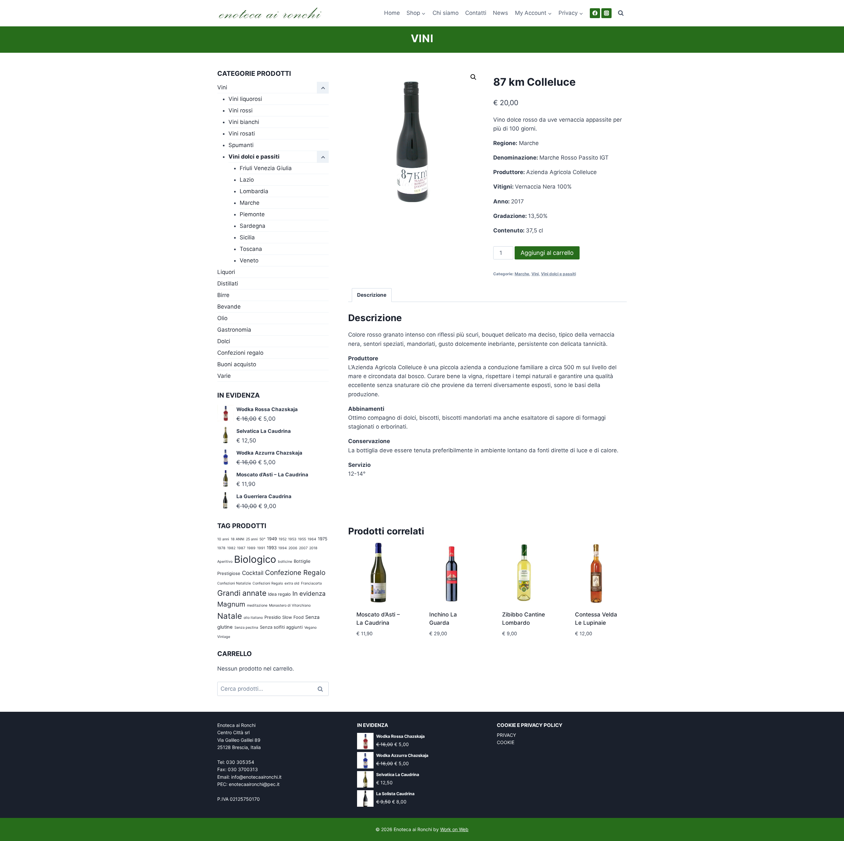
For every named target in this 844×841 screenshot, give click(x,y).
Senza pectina (246, 627)
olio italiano (253, 618)
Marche (522, 273)
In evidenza (309, 593)
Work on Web (454, 829)
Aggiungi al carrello (547, 252)
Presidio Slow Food (284, 617)
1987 (241, 548)
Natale (229, 616)
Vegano (310, 627)
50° (262, 539)
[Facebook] (595, 13)
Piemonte (252, 214)
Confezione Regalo (295, 572)
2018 (313, 548)
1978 (221, 548)
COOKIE (505, 742)
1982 (231, 548)
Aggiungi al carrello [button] (378, 649)
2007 (303, 548)
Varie (224, 376)
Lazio (247, 179)
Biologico (255, 559)
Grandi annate (241, 592)
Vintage (223, 637)
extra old (292, 583)
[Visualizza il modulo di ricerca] (621, 13)
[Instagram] (606, 13)
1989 (251, 548)
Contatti (475, 13)
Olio (222, 318)
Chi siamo (446, 13)
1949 (272, 538)
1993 (272, 547)
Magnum (231, 604)
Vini (422, 38)
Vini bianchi (243, 122)
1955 (302, 539)
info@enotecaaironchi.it (256, 777)
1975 (322, 538)
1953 (292, 539)
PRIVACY (506, 735)
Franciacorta (311, 583)
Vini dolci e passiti (558, 273)
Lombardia (254, 191)
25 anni (252, 539)
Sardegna (252, 226)
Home (392, 13)
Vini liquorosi (245, 99)
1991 (261, 548)
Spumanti (241, 145)
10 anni (223, 539)
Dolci (223, 341)
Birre (223, 295)
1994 (282, 548)
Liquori (226, 272)
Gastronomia (234, 329)
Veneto (249, 260)
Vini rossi (240, 110)
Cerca (322, 688)
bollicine (285, 561)
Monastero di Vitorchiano (290, 605)
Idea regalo (279, 594)
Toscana (251, 249)
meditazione (257, 605)
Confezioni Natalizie (234, 583)
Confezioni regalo (240, 352)
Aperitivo (224, 561)
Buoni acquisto (236, 364)
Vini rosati (241, 133)
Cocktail (252, 572)
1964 (312, 539)
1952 (282, 539)
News (500, 13)
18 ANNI (237, 539)
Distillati (227, 283)
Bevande (229, 306)
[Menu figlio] (323, 157)
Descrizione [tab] (371, 295)
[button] (473, 77)
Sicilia (247, 237)
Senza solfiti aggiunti (281, 627)
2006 (292, 548)
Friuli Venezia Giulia (266, 168)
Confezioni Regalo (268, 583)
